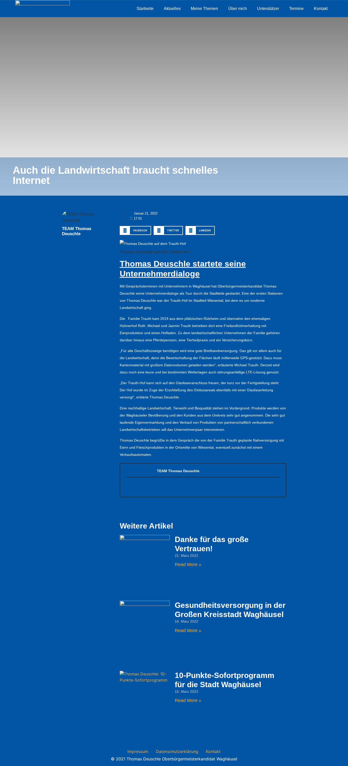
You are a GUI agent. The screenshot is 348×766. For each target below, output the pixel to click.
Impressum (137, 751)
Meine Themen (204, 8)
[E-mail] (129, 487)
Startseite (145, 8)
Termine (296, 8)
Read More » (188, 564)
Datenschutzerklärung (177, 751)
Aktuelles (172, 8)
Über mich (237, 8)
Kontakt (321, 8)
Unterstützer (268, 8)
